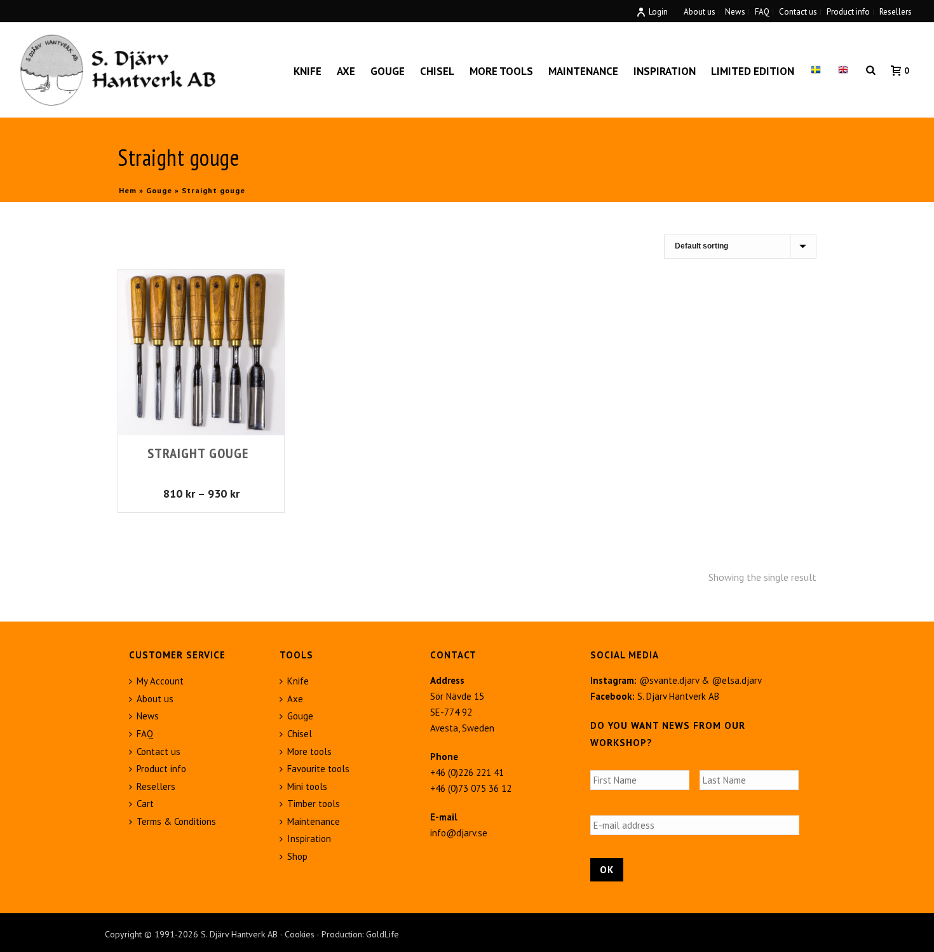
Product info (161, 769)
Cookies (300, 934)
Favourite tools (318, 769)
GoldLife (382, 934)
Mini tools (307, 786)
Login (658, 11)
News (148, 716)
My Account (160, 681)
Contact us (158, 751)
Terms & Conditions (176, 821)
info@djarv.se (458, 833)
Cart (145, 804)
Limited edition (752, 71)
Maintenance (583, 71)
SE (815, 71)
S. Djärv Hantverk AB (678, 696)
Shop (297, 856)
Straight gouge (197, 453)
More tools (501, 71)
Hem (128, 190)
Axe (346, 71)
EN (843, 71)
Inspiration (664, 71)
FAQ (145, 734)
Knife (307, 71)
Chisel (437, 71)
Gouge (387, 71)
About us (155, 699)
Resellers (156, 786)
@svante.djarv (669, 680)
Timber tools (313, 804)
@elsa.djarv (737, 680)
